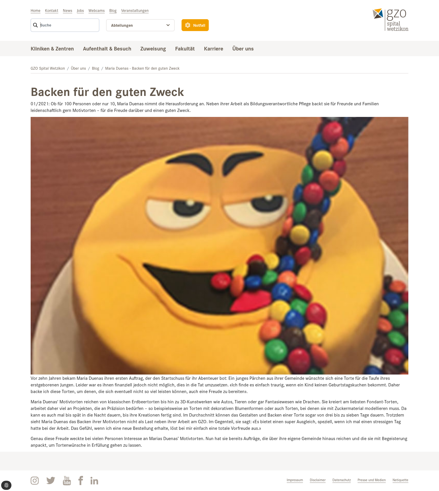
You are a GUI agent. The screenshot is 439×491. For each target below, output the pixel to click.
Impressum (295, 479)
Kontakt (51, 10)
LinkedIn (94, 480)
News (67, 10)
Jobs (80, 10)
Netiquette (400, 479)
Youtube (67, 481)
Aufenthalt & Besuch (107, 48)
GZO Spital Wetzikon (48, 68)
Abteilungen (122, 25)
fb (80, 480)
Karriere (213, 48)
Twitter (50, 480)
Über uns (243, 48)
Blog (113, 10)
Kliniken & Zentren (52, 48)
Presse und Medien (372, 479)
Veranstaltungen (135, 10)
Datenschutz (341, 479)
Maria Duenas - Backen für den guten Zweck (142, 68)
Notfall (199, 25)
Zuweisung (153, 48)
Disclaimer (318, 479)
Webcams (96, 10)
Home (35, 10)
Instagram (35, 481)
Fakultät (185, 48)
